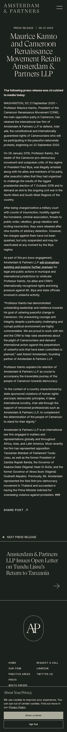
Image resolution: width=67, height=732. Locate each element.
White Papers (18, 685)
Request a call (48, 662)
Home (12, 662)
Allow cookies (33, 715)
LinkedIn (43, 668)
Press (13, 679)
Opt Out (33, 724)
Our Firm (15, 668)
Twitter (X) (45, 674)
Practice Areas (19, 674)
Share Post (14, 510)
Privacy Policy (17, 707)
